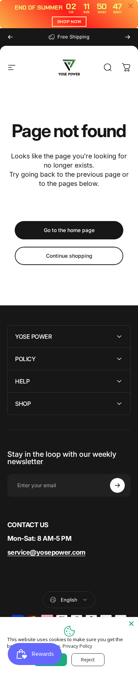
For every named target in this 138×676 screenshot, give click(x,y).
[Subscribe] (117, 485)
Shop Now (69, 22)
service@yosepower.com (46, 552)
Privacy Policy (77, 646)
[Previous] (10, 37)
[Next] (128, 37)
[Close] (131, 623)
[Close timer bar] (131, 6)
